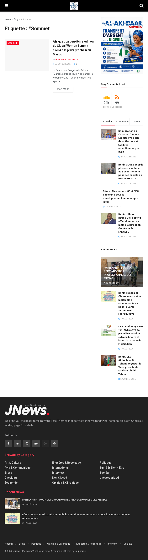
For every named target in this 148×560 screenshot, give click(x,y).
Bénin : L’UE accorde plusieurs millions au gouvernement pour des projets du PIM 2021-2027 (130, 171)
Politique (105, 462)
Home (8, 19)
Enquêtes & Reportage (66, 462)
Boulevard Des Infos (67, 60)
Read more (62, 89)
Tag (16, 19)
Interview (58, 472)
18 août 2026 (126, 349)
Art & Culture (13, 462)
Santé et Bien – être (112, 467)
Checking (11, 477)
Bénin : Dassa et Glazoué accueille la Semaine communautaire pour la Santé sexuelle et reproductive (129, 303)
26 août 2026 (112, 283)
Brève (8, 472)
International (60, 467)
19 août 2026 (126, 319)
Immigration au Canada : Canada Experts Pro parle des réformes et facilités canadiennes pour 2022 (129, 141)
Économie (11, 482)
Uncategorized (109, 477)
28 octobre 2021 (63, 64)
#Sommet (26, 19)
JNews (16, 551)
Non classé (59, 477)
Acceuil (9, 543)
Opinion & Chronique (65, 482)
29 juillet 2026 (128, 379)
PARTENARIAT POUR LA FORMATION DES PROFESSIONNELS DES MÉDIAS (64, 499)
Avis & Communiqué (17, 467)
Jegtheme (80, 551)
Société (13, 43)
